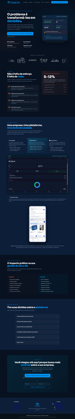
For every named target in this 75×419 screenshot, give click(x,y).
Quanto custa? (20, 342)
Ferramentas (47, 2)
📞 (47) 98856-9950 (58, 405)
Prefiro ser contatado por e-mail (37, 387)
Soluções (31, 2)
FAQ (42, 2)
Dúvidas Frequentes (16, 409)
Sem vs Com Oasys (16, 407)
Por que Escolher (37, 2)
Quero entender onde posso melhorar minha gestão (20, 33)
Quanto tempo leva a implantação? (24, 326)
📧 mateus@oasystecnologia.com (58, 403)
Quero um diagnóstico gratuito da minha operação (37, 375)
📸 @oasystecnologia (58, 409)
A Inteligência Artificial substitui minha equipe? (27, 332)
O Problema (25, 2)
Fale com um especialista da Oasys (59, 2)
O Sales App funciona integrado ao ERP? (26, 337)
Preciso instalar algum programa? (24, 321)
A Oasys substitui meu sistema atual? (25, 316)
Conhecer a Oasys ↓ (11, 36)
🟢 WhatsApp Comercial (58, 407)
